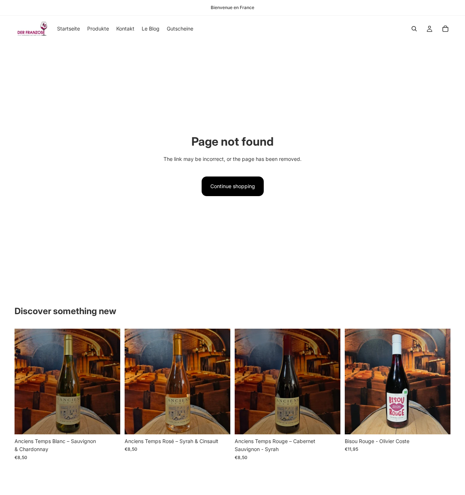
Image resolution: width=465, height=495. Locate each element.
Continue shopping (232, 186)
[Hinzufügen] (109, 423)
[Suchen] (414, 29)
